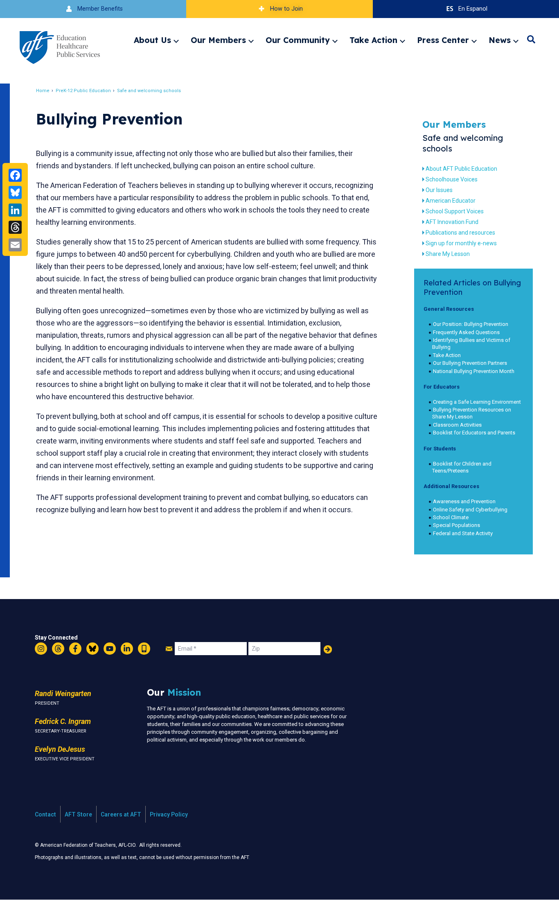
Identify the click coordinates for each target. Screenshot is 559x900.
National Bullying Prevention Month (473, 371)
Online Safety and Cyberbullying (470, 510)
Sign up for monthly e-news (461, 243)
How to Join (286, 8)
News (500, 40)
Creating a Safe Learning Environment (477, 402)
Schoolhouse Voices (452, 179)
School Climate (451, 517)
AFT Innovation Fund (452, 222)
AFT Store (78, 814)
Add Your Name (328, 649)
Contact (45, 814)
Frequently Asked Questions (466, 332)
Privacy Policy (169, 814)
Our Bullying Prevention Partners (470, 363)
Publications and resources (460, 232)
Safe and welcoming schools (149, 90)
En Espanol (472, 8)
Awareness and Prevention (464, 501)
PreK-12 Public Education (83, 90)
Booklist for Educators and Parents (474, 433)
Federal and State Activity (463, 533)
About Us (152, 40)
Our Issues (439, 190)
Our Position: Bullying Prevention (470, 324)
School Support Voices (455, 211)
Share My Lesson (448, 254)
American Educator (451, 200)
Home (43, 90)
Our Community (298, 40)
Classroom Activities (457, 425)
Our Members (218, 40)
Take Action (373, 40)
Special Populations (456, 525)
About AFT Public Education (461, 168)
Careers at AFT (121, 814)
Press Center (443, 40)
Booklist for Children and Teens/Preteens (461, 467)
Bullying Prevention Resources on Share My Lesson (471, 413)
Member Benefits (100, 8)
